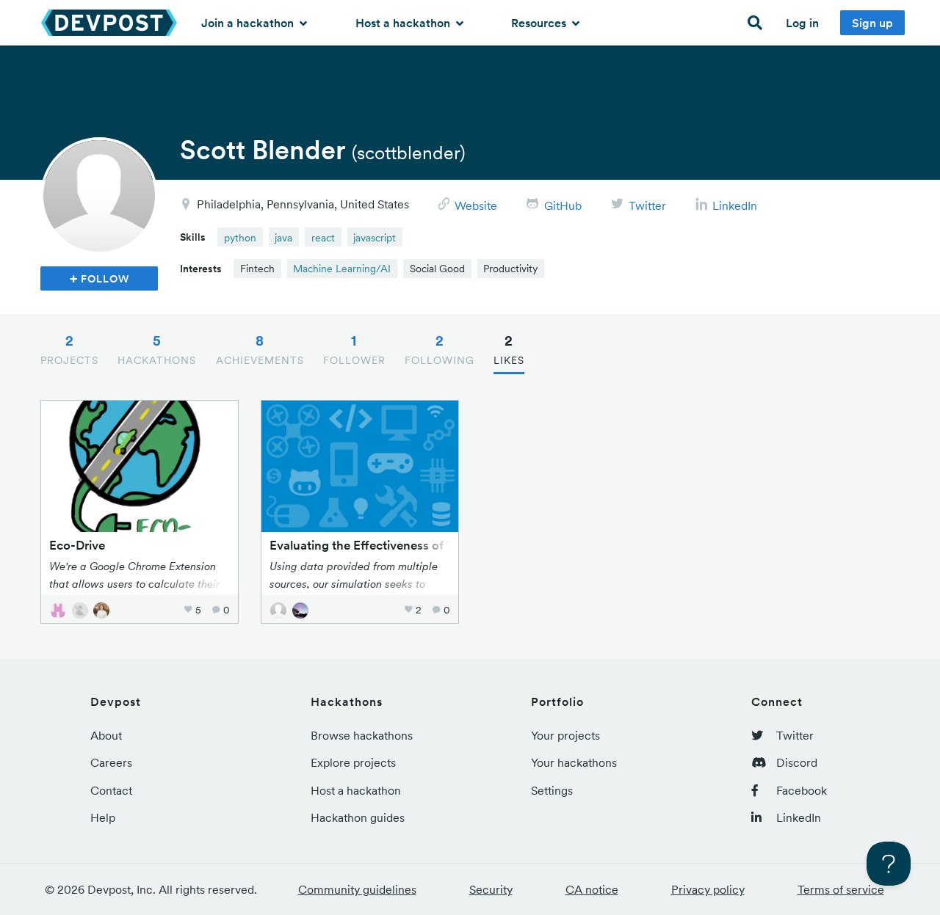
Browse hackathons (362, 735)
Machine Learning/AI (342, 268)
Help (102, 817)
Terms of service (841, 889)
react (323, 237)
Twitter (647, 205)
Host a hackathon (404, 22)
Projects (69, 349)
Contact (111, 790)
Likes (509, 349)
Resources (540, 22)
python (240, 237)
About (106, 735)
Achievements (260, 349)
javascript (374, 237)
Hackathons (157, 349)
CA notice (591, 889)
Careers (111, 762)
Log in (802, 22)
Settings (552, 790)
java (283, 237)
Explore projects (353, 762)
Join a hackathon (249, 22)
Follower (354, 349)
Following (439, 349)
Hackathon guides (358, 817)
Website (476, 205)
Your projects (565, 735)
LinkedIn (734, 205)
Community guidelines (357, 889)
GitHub (563, 205)
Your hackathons (574, 762)
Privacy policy (708, 889)
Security (491, 889)
